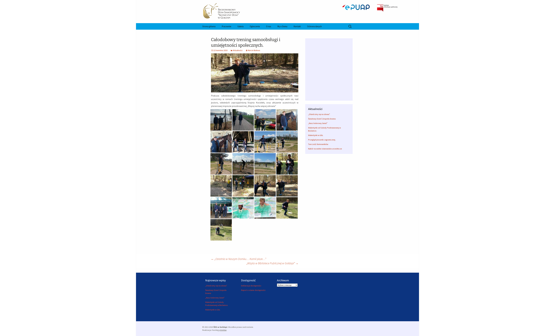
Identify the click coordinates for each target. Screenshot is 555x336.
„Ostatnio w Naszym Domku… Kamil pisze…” (238, 259)
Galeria (240, 26)
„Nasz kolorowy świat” (318, 123)
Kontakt (297, 26)
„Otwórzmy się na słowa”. (319, 114)
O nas (268, 26)
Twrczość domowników (318, 144)
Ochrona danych (314, 26)
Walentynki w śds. (315, 135)
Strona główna (208, 26)
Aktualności (238, 50)
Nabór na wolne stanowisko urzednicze (325, 148)
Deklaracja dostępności (251, 285)
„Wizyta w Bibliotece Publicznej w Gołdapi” (272, 263)
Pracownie (226, 26)
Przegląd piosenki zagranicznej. (322, 139)
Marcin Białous (254, 50)
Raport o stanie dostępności (253, 290)
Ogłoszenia (255, 26)
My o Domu (282, 26)
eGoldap (223, 330)
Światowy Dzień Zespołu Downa (322, 118)
